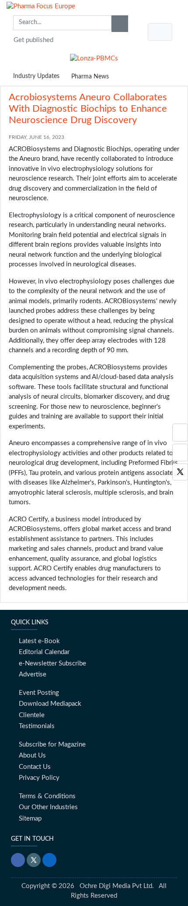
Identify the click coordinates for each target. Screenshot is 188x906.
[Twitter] (180, 472)
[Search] (119, 23)
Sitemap (30, 818)
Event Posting (39, 693)
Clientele (32, 715)
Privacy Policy (39, 778)
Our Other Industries (48, 807)
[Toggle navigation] (160, 32)
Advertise (32, 674)
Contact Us (35, 767)
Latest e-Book (39, 641)
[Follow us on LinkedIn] (180, 432)
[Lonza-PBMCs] (94, 56)
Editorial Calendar (44, 652)
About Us (32, 755)
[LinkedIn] (49, 860)
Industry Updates (36, 76)
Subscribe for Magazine (52, 744)
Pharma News (90, 77)
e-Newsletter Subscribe (52, 663)
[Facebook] (180, 452)
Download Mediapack (50, 704)
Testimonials (37, 726)
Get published (33, 40)
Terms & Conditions (47, 796)
